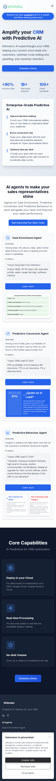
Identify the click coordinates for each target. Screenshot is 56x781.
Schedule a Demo (28, 68)
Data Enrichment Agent (13, 727)
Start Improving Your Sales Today (28, 222)
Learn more (28, 286)
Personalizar (28, 773)
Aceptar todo (28, 760)
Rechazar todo (28, 766)
